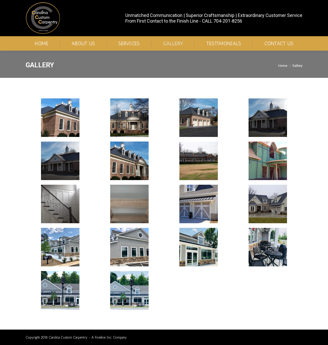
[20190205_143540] (60, 161)
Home (282, 66)
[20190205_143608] (198, 117)
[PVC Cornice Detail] (60, 117)
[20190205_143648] (129, 161)
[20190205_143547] (268, 117)
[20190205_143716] (129, 117)
